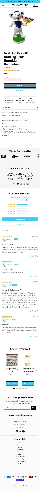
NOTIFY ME (20, 91)
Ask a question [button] (20, 224)
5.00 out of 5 (25, 197)
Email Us (20, 419)
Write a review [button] (20, 219)
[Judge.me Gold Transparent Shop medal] (29, 176)
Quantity (6, 77)
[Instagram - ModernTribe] (20, 431)
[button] (20, 27)
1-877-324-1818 (21, 421)
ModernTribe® (23, 485)
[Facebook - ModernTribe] (16, 431)
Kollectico (7, 68)
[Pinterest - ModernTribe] (23, 431)
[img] (7, 236)
